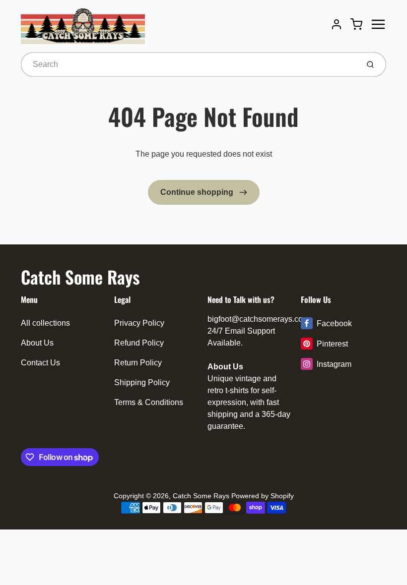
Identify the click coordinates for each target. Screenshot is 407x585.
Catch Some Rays (80, 277)
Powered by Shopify (262, 496)
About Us (37, 343)
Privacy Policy (139, 323)
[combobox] (189, 64)
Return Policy (138, 362)
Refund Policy (139, 343)
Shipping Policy (142, 382)
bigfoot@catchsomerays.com (258, 319)
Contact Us (40, 362)
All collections (45, 323)
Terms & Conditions (148, 402)
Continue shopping (197, 192)
